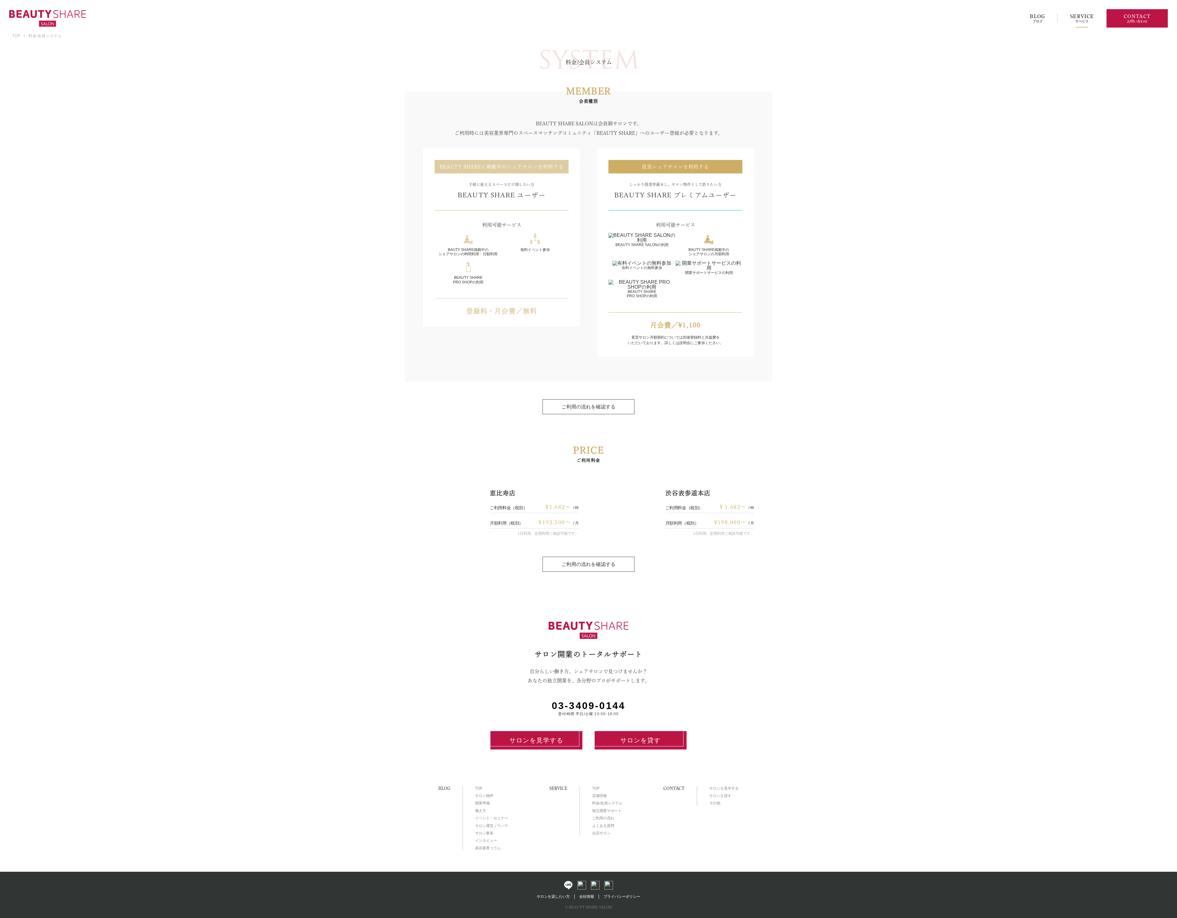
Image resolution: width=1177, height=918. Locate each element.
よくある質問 (603, 826)
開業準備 (482, 803)
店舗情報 (599, 796)
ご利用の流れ (603, 818)
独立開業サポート (607, 811)
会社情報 (586, 896)
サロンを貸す (640, 740)
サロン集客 (484, 833)
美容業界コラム (488, 848)
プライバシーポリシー (622, 896)
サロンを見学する (536, 740)
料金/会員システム (607, 803)
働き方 (480, 811)
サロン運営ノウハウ (491, 826)
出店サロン (601, 833)
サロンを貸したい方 (553, 896)
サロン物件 (484, 796)
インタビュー (486, 840)
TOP (16, 36)
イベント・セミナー (491, 818)
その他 (714, 803)
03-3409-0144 (588, 705)
